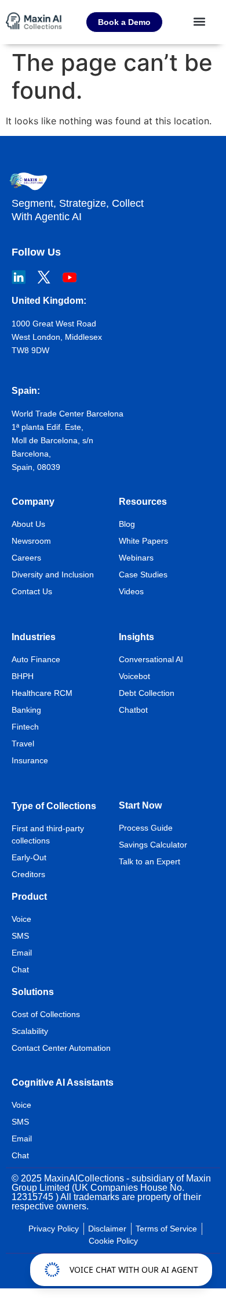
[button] (199, 21)
